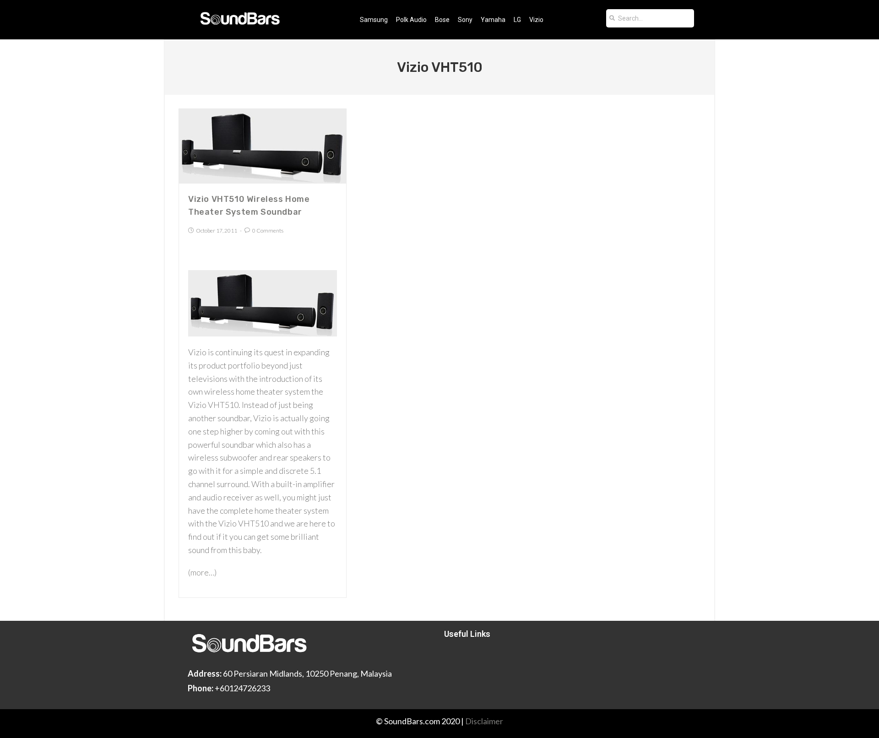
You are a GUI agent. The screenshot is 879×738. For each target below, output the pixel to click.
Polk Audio (411, 19)
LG (517, 19)
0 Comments (267, 230)
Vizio (536, 19)
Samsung (374, 19)
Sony (465, 19)
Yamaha (493, 19)
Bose (442, 19)
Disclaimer (484, 721)
